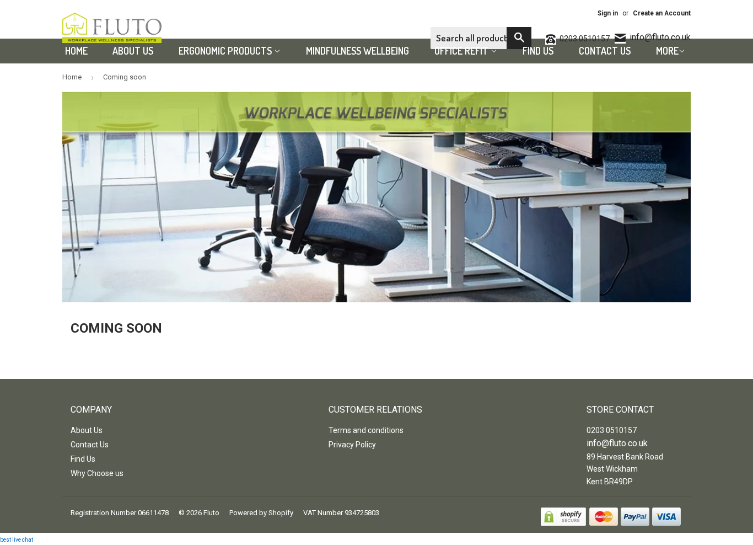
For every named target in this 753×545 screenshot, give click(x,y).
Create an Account (662, 13)
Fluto (211, 513)
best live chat (16, 540)
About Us (132, 51)
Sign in (608, 13)
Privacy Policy (352, 444)
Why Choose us (97, 473)
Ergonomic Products (226, 51)
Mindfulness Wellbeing (357, 51)
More (667, 51)
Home (76, 51)
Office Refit (462, 51)
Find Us (538, 51)
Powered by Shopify (261, 513)
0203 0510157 (612, 430)
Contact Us (605, 51)
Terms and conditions (366, 430)
